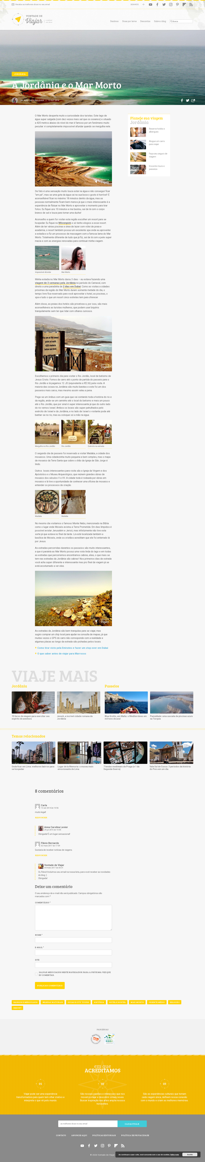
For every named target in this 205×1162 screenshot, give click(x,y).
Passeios (112, 686)
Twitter (164, 4)
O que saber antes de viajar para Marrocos (61, 653)
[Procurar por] (181, 21)
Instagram (171, 4)
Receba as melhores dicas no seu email (32, 4)
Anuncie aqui (79, 1135)
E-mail (39, 947)
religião (175, 1002)
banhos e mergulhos (25, 1002)
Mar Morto (137, 1002)
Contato (61, 1135)
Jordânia (20, 74)
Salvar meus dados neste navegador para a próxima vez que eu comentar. (75, 973)
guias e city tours (78, 1002)
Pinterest (177, 4)
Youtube (150, 4)
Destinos (114, 21)
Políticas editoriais (104, 1135)
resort (17, 1007)
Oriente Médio (157, 1002)
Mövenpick (65, 223)
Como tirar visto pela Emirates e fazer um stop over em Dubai (72, 648)
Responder (41, 817)
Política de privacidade (135, 1135)
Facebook (157, 4)
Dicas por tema (129, 21)
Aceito (190, 1154)
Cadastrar (132, 1123)
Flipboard (184, 4)
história (99, 1002)
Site (37, 959)
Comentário (43, 902)
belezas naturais (52, 1002)
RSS (191, 4)
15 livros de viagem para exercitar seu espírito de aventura (31, 717)
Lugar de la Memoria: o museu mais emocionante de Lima (75, 767)
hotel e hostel (117, 1002)
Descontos (145, 21)
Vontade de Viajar (39, 20)
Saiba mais (174, 1154)
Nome (38, 934)
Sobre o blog (160, 21)
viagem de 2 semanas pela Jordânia (55, 283)
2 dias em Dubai (72, 286)
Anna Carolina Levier (34, 100)
